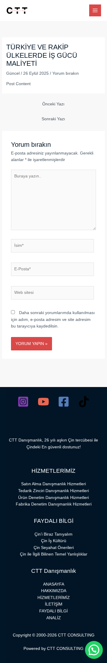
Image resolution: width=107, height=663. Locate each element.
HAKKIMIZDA (53, 591)
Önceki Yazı (53, 104)
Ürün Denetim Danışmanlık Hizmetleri (53, 497)
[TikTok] (83, 401)
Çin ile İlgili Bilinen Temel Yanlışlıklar (53, 554)
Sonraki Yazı (53, 119)
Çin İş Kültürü (53, 541)
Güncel (13, 73)
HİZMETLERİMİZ (53, 597)
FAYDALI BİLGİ (53, 611)
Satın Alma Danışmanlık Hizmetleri (53, 484)
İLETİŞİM (53, 604)
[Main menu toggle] (95, 10)
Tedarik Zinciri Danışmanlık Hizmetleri (53, 491)
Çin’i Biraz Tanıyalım (53, 534)
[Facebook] (63, 401)
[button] (94, 650)
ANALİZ (53, 618)
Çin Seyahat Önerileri (54, 547)
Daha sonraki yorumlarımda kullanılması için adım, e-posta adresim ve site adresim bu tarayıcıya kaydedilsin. (53, 319)
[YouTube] (43, 401)
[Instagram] (23, 401)
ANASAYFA (53, 584)
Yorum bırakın (65, 73)
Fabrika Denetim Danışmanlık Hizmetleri (54, 504)
